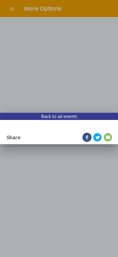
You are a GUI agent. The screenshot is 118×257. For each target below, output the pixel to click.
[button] (87, 137)
